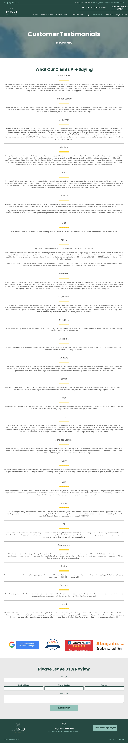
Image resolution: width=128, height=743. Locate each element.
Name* (64, 677)
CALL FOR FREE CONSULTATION (94, 8)
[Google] (5, 3)
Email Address (23, 685)
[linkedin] (15, 3)
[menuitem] (34, 15)
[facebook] (8, 3)
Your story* (64, 693)
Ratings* (104, 685)
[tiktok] (18, 3)
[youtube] (13, 3)
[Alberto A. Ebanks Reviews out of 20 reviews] (52, 650)
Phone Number (64, 685)
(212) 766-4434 (82, 3)
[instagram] (10, 3)
